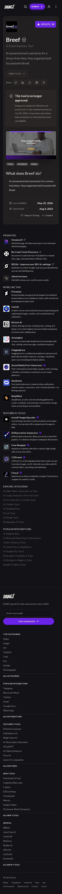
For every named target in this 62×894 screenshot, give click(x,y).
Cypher (6, 787)
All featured (10, 766)
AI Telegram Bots (11, 533)
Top (43, 882)
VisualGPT (8, 746)
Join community (26, 621)
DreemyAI (8, 858)
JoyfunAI (7, 854)
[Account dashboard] (49, 6)
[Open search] (25, 6)
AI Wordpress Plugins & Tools (17, 560)
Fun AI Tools (9, 513)
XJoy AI (7, 755)
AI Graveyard (8, 886)
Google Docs (9, 706)
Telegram (8, 688)
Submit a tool (22, 886)
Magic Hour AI (10, 737)
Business (22, 164)
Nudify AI (8, 845)
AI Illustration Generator (15, 742)
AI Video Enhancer (12, 751)
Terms (44, 886)
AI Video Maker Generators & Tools (20, 491)
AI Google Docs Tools (13, 551)
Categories (16, 882)
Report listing (32, 215)
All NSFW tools (11, 865)
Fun (5, 661)
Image (6, 643)
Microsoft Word (11, 692)
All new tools (10, 815)
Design (6, 665)
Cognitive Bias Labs (13, 782)
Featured (28, 882)
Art (5, 647)
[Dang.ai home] (9, 6)
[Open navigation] (56, 6)
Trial (10, 164)
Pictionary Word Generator (16, 809)
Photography (9, 669)
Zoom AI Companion (13, 759)
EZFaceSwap (9, 791)
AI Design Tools (10, 517)
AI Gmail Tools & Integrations (17, 547)
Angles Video (10, 804)
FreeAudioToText (12, 778)
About (5, 882)
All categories (11, 676)
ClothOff (7, 836)
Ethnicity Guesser (12, 729)
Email (34, 164)
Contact (34, 886)
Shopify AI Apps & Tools (14, 564)
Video (6, 639)
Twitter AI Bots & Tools (14, 542)
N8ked (6, 827)
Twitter (7, 697)
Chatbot (7, 652)
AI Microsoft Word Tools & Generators (22, 538)
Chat (5, 656)
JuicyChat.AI (9, 832)
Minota (6, 800)
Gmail (6, 701)
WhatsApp (8, 710)
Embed (49, 215)
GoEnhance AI (10, 733)
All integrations (12, 716)
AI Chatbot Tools (11, 504)
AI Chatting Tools (11, 508)
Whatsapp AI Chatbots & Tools (18, 555)
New (37, 882)
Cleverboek (9, 796)
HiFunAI (7, 849)
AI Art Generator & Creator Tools (19, 500)
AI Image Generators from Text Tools (21, 495)
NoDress (7, 841)
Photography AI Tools (13, 522)
